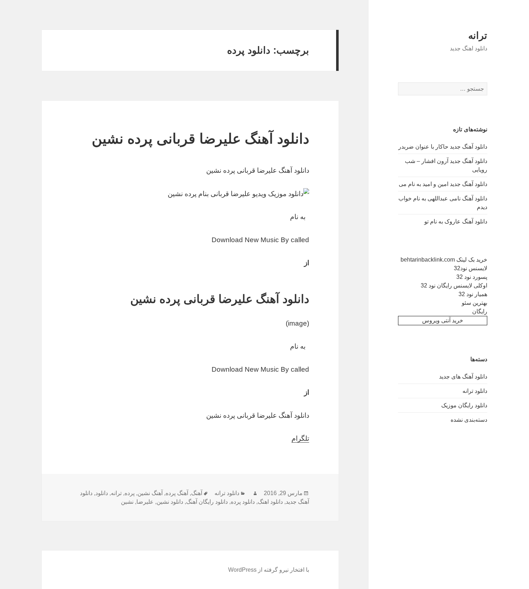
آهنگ (196, 493)
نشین (127, 502)
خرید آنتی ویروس (442, 320)
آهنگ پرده (177, 493)
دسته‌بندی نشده (469, 420)
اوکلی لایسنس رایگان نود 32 (454, 285)
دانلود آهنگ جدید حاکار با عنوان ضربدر (442, 147)
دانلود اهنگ (270, 502)
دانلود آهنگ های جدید (463, 376)
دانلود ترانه (474, 391)
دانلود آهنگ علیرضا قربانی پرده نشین (200, 138)
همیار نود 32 (472, 294)
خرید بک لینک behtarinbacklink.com (444, 260)
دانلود (101, 493)
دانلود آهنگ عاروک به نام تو (455, 221)
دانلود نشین (170, 502)
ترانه (477, 35)
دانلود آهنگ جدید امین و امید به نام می (443, 184)
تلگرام (300, 438)
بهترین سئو (474, 303)
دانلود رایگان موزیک (464, 405)
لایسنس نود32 (470, 268)
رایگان (479, 311)
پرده (130, 493)
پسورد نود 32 (471, 277)
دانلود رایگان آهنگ (207, 502)
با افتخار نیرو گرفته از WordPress (268, 570)
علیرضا (145, 502)
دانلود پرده (243, 502)
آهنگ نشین (150, 493)
